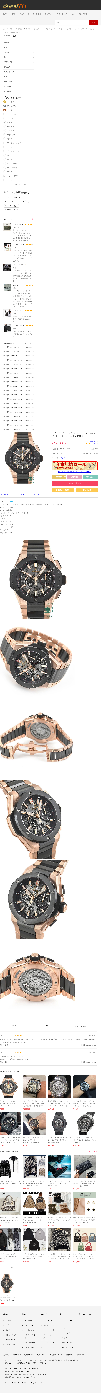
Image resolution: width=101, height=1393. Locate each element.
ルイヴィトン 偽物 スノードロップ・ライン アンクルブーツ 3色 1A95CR (59, 1220)
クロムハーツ (12, 118)
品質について (29, 1355)
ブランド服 (37, 14)
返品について (41, 1355)
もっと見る (29, 343)
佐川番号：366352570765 (12, 364)
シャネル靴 (66, 1338)
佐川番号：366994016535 (12, 377)
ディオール (11, 114)
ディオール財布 (30, 1347)
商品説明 (4, 495)
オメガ (9, 172)
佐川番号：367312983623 (12, 399)
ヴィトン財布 (29, 1325)
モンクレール (12, 139)
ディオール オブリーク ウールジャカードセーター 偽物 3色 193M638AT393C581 (34, 1183)
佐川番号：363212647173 (12, 403)
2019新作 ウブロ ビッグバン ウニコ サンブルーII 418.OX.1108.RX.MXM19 (34, 1140)
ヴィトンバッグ (48, 1325)
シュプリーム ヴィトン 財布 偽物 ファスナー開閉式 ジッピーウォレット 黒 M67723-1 (84, 1183)
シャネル (10, 122)
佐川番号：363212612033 (12, 412)
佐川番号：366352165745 (12, 360)
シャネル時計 (10, 1344)
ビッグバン (64, 458)
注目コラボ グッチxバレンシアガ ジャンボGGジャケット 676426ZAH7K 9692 (33, 1220)
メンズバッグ (48, 1320)
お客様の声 (81, 1355)
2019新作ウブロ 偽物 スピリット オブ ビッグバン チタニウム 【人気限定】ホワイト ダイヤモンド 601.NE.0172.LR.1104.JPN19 (34, 1105)
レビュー (35, 495)
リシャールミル (11, 1335)
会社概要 (6, 1355)
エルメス (10, 131)
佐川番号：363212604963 (12, 408)
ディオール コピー (11, 209)
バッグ (21, 14)
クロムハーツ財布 (30, 1336)
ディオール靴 (67, 1342)
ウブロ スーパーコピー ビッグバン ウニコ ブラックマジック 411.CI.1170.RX (59, 1140)
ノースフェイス (13, 151)
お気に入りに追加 (63, 490)
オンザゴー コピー (11, 206)
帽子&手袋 (83, 14)
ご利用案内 (20, 495)
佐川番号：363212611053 (12, 416)
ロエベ (9, 159)
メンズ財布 (28, 1320)
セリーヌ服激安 (22, 201)
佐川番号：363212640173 (12, 395)
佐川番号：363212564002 (12, 421)
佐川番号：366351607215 (12, 351)
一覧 (32, 219)
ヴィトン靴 (66, 1333)
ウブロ (9, 155)
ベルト (73, 14)
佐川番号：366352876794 (12, 373)
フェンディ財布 (30, 1342)
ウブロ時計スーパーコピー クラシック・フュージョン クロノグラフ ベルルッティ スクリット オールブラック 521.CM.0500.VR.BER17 (84, 1105)
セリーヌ (10, 126)
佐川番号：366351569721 (12, 347)
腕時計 (6, 14)
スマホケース (62, 14)
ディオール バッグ (49, 1336)
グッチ (9, 147)
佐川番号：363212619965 (12, 425)
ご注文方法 (17, 1355)
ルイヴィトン (12, 102)
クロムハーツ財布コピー (13, 197)
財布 (13, 14)
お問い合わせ (87, 490)
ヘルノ (9, 180)
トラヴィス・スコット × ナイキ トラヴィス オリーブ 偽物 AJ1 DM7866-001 (59, 1183)
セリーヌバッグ (48, 1347)
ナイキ (9, 110)
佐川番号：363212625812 (12, 429)
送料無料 (59, 477)
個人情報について (56, 1355)
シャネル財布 (29, 1330)
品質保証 (74, 477)
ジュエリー (49, 14)
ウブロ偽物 (9, 501)
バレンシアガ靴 (67, 1347)
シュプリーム (12, 164)
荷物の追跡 (69, 1355)
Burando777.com (24, 1383)
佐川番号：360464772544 (12, 390)
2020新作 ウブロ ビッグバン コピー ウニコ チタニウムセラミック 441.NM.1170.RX (84, 1140)
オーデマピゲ (12, 168)
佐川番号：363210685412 (12, 369)
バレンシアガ (12, 176)
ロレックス (11, 106)
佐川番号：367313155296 (12, 386)
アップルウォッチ (14, 143)
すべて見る (93, 1152)
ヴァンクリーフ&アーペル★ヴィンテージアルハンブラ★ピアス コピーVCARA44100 (84, 1220)
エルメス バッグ (49, 1342)
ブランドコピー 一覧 (18, 184)
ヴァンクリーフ (13, 135)
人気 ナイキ (9, 201)
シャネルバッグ (48, 1330)
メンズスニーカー (67, 1322)
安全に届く (90, 477)
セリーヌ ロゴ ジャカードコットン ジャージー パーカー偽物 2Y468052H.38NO (34, 1256)
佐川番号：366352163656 (12, 356)
